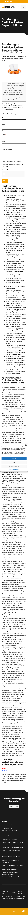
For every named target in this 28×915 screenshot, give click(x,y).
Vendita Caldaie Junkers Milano (11, 850)
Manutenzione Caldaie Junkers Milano (12, 842)
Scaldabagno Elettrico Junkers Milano (13, 847)
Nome (3, 124)
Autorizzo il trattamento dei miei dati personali (13, 165)
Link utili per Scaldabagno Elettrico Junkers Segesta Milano (13, 99)
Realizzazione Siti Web (15, 897)
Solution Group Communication (15, 898)
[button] (26, 445)
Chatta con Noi (13, 830)
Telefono (5, 142)
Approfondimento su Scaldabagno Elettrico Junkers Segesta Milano (13, 95)
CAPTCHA (5, 169)
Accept (14, 458)
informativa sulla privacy (14, 161)
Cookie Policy (12, 469)
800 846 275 (8, 1)
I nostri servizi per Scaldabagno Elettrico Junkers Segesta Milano (13, 91)
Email (4, 134)
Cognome (4, 131)
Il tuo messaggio (7, 149)
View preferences (14, 466)
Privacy (17, 469)
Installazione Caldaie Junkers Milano (12, 845)
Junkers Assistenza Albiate (9, 869)
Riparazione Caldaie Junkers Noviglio (12, 877)
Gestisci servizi (13, 455)
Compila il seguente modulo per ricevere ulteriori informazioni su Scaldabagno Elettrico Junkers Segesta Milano (15, 86)
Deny (14, 462)
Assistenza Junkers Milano (9, 839)
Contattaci (14, 806)
